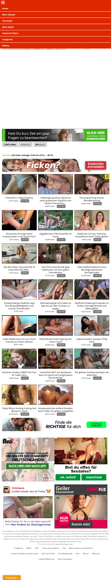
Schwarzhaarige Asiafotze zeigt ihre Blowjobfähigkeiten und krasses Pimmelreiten (19, 306)
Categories (7, 39)
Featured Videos (10, 33)
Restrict (86, 553)
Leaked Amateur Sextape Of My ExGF (92, 340)
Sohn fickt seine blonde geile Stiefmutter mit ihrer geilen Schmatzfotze (55, 270)
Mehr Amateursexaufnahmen (81, 548)
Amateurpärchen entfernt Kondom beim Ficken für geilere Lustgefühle (55, 410)
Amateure (25, 144)
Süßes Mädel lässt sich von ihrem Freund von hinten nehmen (19, 340)
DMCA (28, 548)
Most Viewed (8, 14)
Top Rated (7, 20)
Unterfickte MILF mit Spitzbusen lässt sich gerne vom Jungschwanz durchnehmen (55, 375)
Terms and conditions (50, 548)
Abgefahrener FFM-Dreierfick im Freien (55, 235)
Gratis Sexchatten (65, 559)
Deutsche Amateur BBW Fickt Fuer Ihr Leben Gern (19, 374)
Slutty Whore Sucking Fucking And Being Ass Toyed (19, 410)
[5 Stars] (10, 155)
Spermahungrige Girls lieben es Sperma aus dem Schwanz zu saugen (55, 306)
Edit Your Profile (48, 553)
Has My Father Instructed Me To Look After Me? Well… (19, 268)
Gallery (5, 45)
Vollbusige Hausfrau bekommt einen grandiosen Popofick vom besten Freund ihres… (55, 200)
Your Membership (65, 553)
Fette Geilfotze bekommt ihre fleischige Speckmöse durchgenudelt (91, 270)
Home (5, 8)
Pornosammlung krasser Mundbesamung (92, 199)
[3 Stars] (6, 155)
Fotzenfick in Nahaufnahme (19, 197)
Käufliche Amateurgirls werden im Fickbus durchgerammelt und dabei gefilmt (92, 306)
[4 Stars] (8, 155)
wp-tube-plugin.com (64, 544)
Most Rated (8, 27)
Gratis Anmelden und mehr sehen (24, 553)
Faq (64, 548)
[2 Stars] (5, 155)
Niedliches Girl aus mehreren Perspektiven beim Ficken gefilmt (91, 235)
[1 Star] (3, 155)
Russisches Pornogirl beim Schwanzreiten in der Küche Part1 (19, 235)
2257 (37, 548)
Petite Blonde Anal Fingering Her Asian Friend (55, 340)
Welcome (96, 553)
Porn (77, 553)
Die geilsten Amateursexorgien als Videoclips (92, 374)
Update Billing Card (46, 559)
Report (41, 144)
